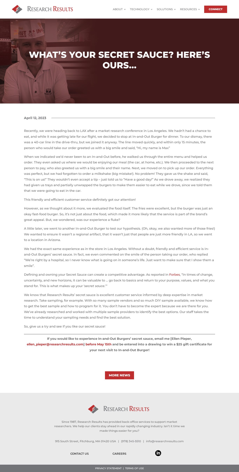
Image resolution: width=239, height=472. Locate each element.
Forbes (174, 275)
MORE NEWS (119, 375)
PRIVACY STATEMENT (108, 468)
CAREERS (119, 453)
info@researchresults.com (165, 441)
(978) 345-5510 (131, 441)
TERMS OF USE (134, 468)
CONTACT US (79, 453)
